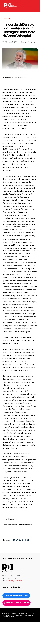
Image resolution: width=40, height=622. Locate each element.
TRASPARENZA (29, 615)
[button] (32, 6)
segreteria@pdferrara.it (14, 581)
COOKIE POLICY (8, 617)
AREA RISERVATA (16, 615)
